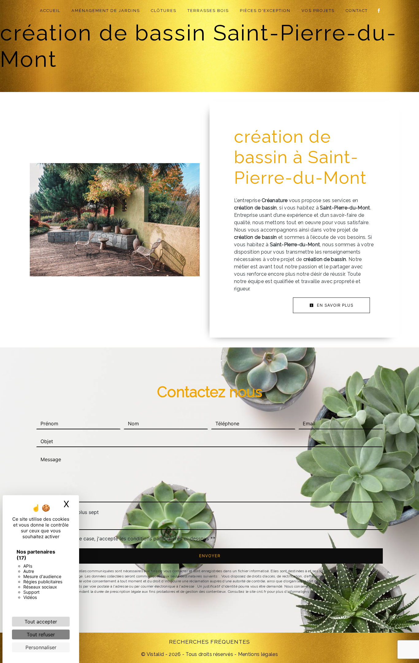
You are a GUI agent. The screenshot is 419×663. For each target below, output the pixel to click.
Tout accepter (41, 622)
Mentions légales (257, 654)
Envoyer (209, 555)
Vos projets (318, 10)
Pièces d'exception (265, 10)
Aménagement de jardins (105, 10)
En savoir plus (334, 305)
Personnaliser (40, 647)
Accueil (50, 10)
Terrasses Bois (208, 10)
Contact (357, 10)
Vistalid (155, 654)
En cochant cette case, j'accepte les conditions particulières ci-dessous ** (128, 538)
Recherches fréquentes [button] (209, 641)
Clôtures (163, 10)
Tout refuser (41, 634)
